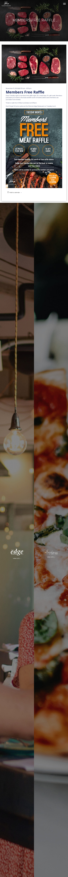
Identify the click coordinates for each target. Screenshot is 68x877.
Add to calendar (15, 192)
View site (16, 558)
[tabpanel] (34, 20)
